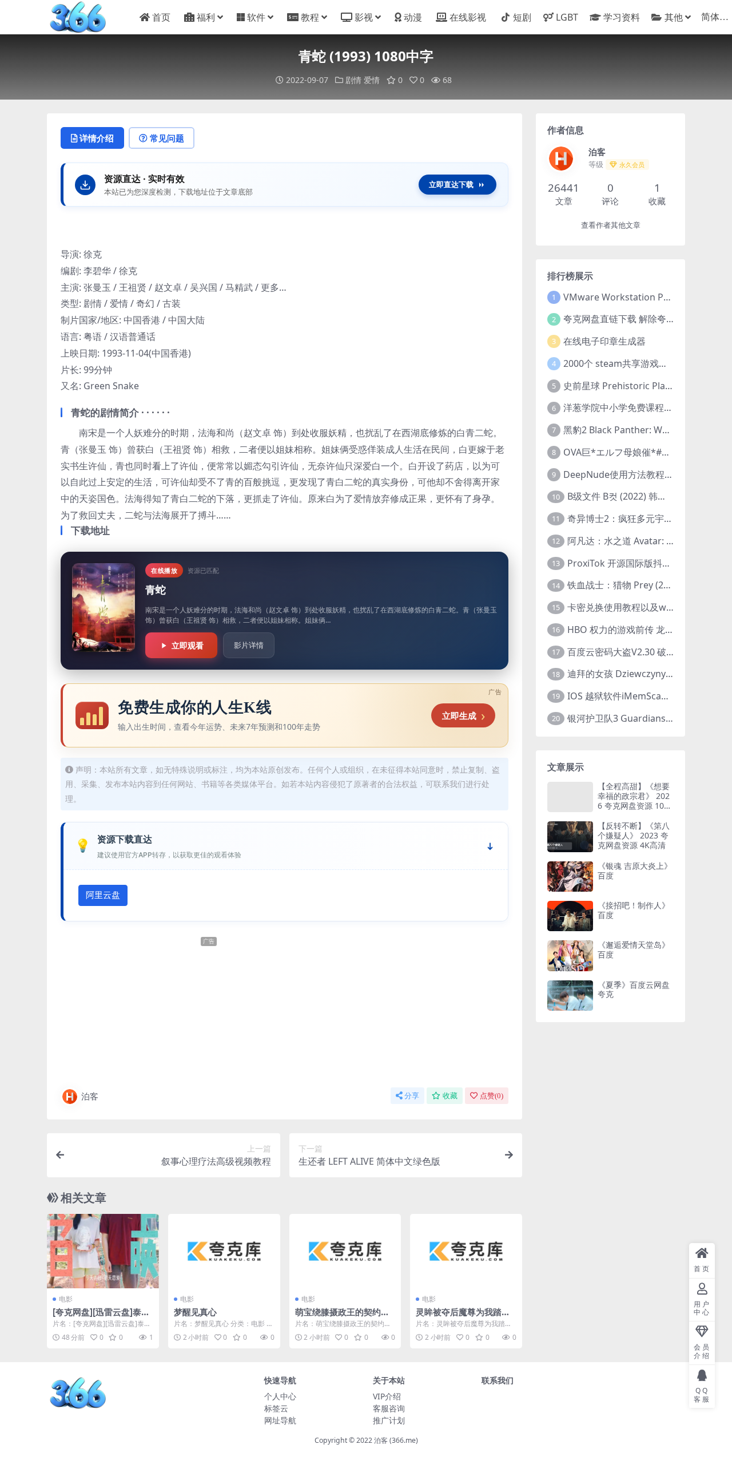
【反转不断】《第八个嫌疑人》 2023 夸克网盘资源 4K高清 (634, 835)
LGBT (567, 17)
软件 (256, 17)
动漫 (413, 17)
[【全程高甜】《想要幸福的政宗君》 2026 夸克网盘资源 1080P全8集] (570, 797)
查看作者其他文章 (610, 225)
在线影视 (467, 17)
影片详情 (249, 645)
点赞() (491, 1095)
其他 (674, 17)
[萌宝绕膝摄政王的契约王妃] (345, 1251)
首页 (161, 17)
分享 (411, 1095)
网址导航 (280, 1420)
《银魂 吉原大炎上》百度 (635, 870)
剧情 (353, 79)
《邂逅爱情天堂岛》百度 (634, 949)
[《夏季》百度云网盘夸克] (570, 995)
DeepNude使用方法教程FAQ (622, 474)
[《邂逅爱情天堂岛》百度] (570, 955)
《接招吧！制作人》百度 (634, 910)
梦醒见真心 (195, 1311)
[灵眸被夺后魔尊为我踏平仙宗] (466, 1251)
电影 (66, 1299)
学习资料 (621, 17)
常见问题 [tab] (167, 138)
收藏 (450, 1095)
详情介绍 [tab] (96, 138)
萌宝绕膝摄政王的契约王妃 (342, 1317)
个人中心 (280, 1396)
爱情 (372, 79)
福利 (206, 17)
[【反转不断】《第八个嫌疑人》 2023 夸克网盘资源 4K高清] (570, 836)
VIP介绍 (387, 1396)
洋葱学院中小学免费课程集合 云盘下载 (642, 407)
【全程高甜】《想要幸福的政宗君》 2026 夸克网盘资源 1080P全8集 (635, 800)
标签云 (276, 1408)
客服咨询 (389, 1408)
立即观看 (188, 645)
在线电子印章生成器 (604, 341)
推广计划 (389, 1420)
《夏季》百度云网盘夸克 (634, 989)
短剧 (522, 17)
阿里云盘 (103, 895)
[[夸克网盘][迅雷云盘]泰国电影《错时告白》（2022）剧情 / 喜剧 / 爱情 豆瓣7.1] (103, 1251)
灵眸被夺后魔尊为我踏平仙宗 (463, 1317)
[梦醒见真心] (224, 1251)
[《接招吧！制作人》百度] (570, 916)
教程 (310, 17)
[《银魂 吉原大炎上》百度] (570, 876)
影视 (364, 17)
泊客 (89, 1096)
